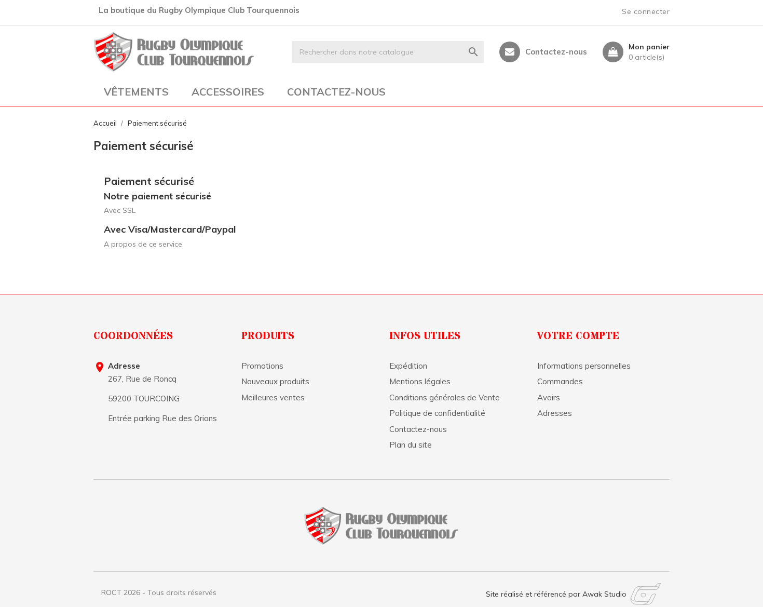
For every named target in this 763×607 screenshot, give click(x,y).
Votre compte (578, 336)
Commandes (560, 381)
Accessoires (228, 91)
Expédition (408, 366)
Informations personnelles (584, 366)
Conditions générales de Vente (444, 397)
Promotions (262, 366)
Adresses (554, 413)
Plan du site (410, 445)
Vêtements (136, 91)
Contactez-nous (556, 52)
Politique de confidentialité (437, 413)
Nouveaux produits (275, 381)
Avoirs (548, 397)
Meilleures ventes (273, 397)
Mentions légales (420, 381)
